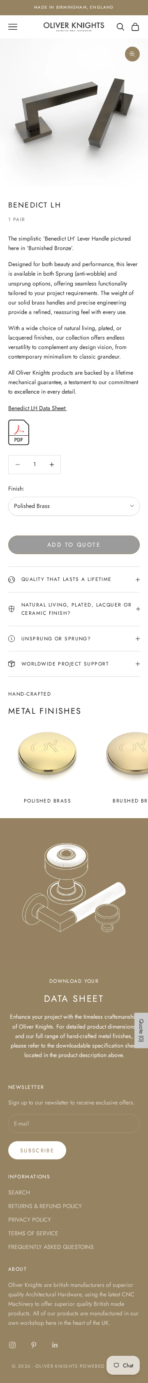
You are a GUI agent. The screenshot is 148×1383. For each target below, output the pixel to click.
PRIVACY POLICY (29, 1219)
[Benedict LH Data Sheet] (18, 431)
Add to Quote (74, 544)
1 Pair (16, 219)
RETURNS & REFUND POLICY (45, 1206)
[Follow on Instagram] (12, 1345)
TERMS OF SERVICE (33, 1233)
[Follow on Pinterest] (34, 1345)
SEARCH (19, 1192)
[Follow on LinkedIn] (55, 1345)
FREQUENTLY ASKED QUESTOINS (51, 1247)
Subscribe (37, 1150)
